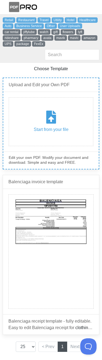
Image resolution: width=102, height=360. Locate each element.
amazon (89, 38)
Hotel (71, 20)
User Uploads (70, 26)
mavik (60, 38)
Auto (8, 26)
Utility (58, 20)
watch (44, 32)
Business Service (29, 26)
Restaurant (26, 20)
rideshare (12, 38)
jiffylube (29, 32)
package (22, 44)
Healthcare (87, 20)
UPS (8, 44)
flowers (68, 32)
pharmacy (31, 38)
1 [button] (62, 346)
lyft (80, 32)
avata (47, 38)
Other (51, 26)
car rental (11, 32)
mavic (74, 38)
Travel (44, 20)
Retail (9, 20)
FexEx (38, 44)
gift (55, 32)
